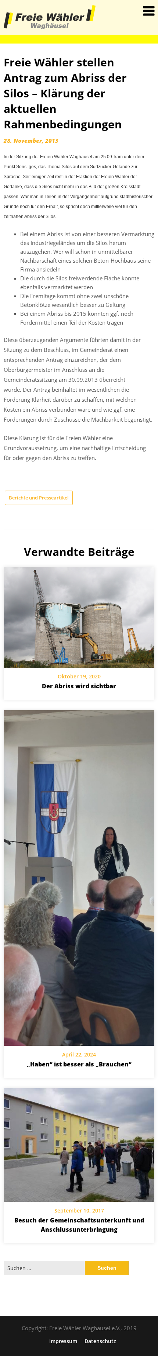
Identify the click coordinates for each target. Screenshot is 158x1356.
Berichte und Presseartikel (39, 497)
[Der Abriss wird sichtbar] (79, 617)
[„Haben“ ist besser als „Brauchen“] (79, 878)
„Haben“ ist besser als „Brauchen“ (79, 1064)
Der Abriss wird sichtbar (79, 686)
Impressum (63, 1341)
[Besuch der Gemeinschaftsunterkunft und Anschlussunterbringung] (79, 1145)
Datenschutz (100, 1341)
